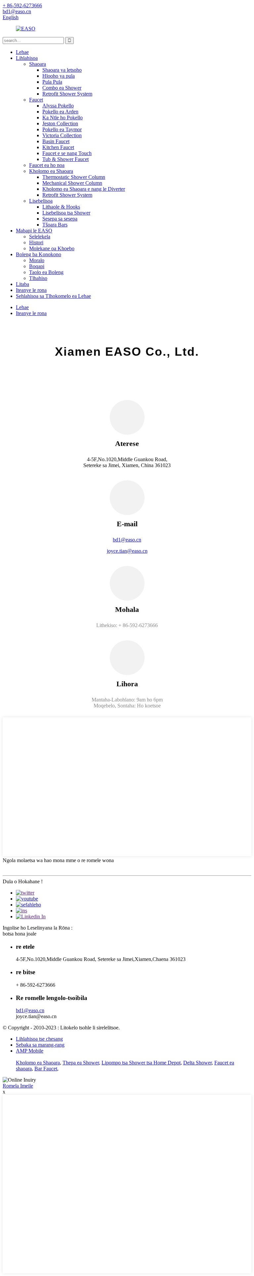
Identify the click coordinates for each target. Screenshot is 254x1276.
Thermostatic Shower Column (73, 177)
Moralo (36, 260)
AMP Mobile (29, 1051)
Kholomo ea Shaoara (51, 171)
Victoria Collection (62, 135)
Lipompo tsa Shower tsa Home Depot (141, 1062)
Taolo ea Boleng (46, 272)
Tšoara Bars (54, 224)
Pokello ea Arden (60, 111)
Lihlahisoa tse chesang (39, 1039)
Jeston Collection (60, 123)
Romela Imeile (18, 1086)
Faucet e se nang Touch (67, 153)
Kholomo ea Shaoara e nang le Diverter (83, 189)
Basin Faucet (55, 141)
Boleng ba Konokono (38, 254)
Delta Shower (197, 1062)
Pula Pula (52, 82)
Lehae (22, 52)
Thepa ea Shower (81, 1062)
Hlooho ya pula (58, 76)
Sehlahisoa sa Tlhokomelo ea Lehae (53, 296)
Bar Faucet (45, 1068)
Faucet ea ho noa (46, 165)
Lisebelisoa (41, 201)
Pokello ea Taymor (62, 129)
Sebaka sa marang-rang (40, 1045)
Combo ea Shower (61, 88)
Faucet (36, 99)
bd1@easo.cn (127, 539)
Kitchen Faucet (58, 147)
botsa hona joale (19, 934)
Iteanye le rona (31, 290)
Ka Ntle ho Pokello (62, 117)
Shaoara (37, 64)
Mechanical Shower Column (72, 183)
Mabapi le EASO (34, 230)
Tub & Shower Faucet (65, 159)
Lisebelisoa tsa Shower (66, 213)
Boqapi (36, 266)
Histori (36, 242)
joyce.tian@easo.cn (127, 551)
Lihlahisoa (27, 58)
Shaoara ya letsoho (62, 70)
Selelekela (39, 236)
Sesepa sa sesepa (59, 218)
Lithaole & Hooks (61, 207)
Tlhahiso (38, 278)
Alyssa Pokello (58, 105)
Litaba (22, 284)
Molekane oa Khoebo (51, 248)
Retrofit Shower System (67, 94)
